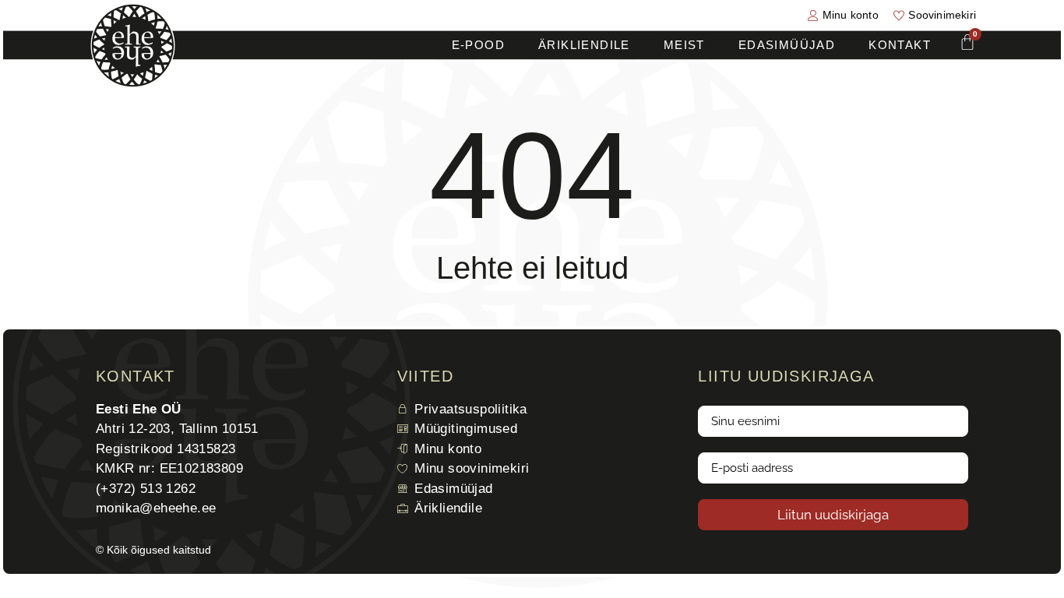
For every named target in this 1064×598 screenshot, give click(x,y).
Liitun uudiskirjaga (833, 514)
